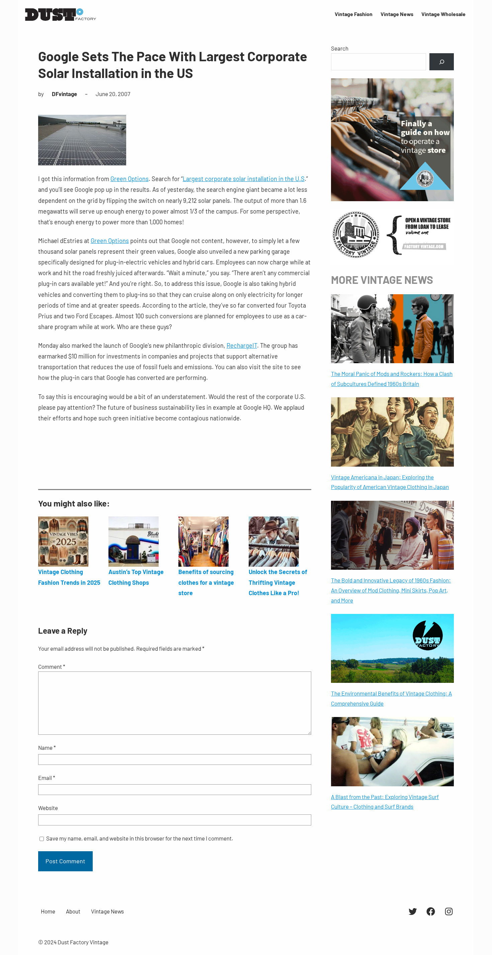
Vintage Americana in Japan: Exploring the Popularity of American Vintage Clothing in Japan (390, 482)
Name (47, 747)
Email (46, 777)
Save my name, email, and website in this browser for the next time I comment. (139, 838)
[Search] (441, 61)
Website (48, 807)
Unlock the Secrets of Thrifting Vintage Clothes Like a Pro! (278, 582)
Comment (51, 666)
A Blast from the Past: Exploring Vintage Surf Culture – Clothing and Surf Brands (385, 801)
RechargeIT (242, 345)
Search (339, 48)
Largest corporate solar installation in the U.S (244, 178)
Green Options (129, 178)
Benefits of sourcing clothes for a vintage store (206, 582)
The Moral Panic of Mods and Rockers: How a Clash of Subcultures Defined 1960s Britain (392, 378)
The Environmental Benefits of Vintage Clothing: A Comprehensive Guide (391, 698)
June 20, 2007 (113, 93)
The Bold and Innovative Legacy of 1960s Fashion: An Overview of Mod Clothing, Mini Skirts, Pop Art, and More (391, 590)
